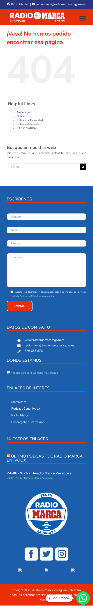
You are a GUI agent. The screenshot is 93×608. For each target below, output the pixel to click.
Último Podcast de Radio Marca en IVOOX (45, 458)
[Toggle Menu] (82, 18)
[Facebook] (31, 554)
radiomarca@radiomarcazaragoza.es (60, 4)
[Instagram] (61, 554)
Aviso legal (23, 112)
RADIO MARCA (26, 128)
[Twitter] (46, 554)
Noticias (22, 116)
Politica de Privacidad (30, 120)
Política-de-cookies (28, 124)
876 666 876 (19, 4)
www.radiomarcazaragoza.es (45, 340)
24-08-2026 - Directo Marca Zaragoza (39, 473)
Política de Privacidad (31, 296)
